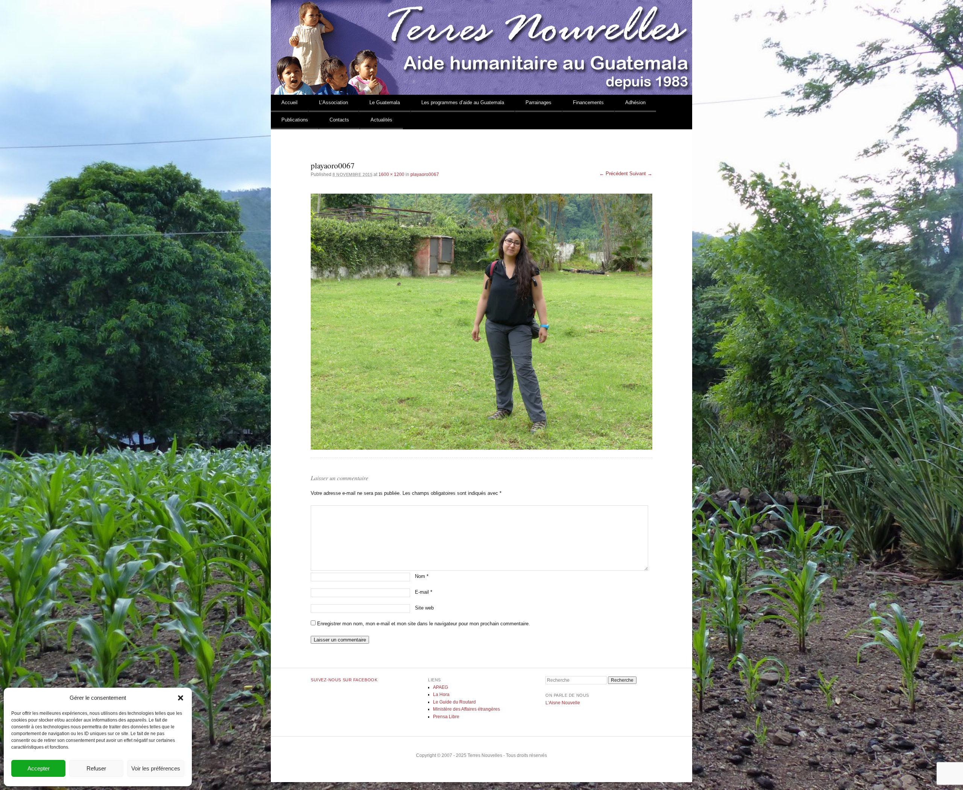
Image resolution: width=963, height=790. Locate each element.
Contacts (339, 120)
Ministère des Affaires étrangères (466, 709)
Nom (421, 576)
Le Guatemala (384, 102)
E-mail (423, 592)
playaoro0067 (424, 174)
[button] (180, 698)
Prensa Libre (446, 716)
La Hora (441, 694)
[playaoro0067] (481, 322)
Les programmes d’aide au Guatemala (462, 102)
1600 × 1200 (391, 174)
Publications (294, 120)
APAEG (440, 687)
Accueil (289, 102)
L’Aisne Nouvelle (562, 702)
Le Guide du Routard (454, 702)
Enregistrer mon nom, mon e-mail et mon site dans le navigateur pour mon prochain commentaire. (423, 623)
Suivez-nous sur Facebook (344, 680)
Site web (424, 608)
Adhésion (635, 102)
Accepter (38, 768)
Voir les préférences (155, 768)
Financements (588, 102)
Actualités (381, 120)
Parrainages (538, 102)
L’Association (333, 102)
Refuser (96, 768)
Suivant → (640, 173)
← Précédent (613, 173)
